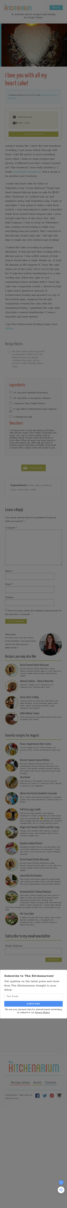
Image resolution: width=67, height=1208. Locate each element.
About (37, 1082)
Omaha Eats (11, 1095)
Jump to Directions (33, 134)
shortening (23, 489)
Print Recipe (36, 468)
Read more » (11, 647)
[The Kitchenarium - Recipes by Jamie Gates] (18, 7)
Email (9, 584)
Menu (56, 7)
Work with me (25, 1095)
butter (31, 485)
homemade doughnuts (27, 171)
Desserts (45, 95)
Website (9, 597)
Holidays (12, 98)
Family (53, 95)
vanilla (33, 489)
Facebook (37, 1096)
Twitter (44, 1096)
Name (9, 571)
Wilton (9, 328)
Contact (50, 1082)
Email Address (14, 945)
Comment (11, 527)
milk (37, 485)
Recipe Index (20, 1082)
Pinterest (52, 1096)
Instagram (59, 1096)
